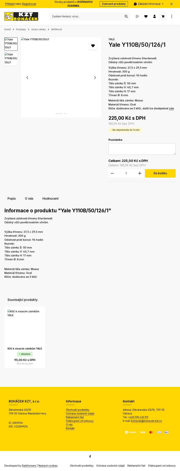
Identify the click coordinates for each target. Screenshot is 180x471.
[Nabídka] (137, 16)
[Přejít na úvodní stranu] (21, 16)
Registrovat (29, 3)
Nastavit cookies (48, 465)
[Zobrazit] (172, 16)
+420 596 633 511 (138, 417)
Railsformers (29, 465)
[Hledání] (126, 16)
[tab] (11, 198)
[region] (53, 77)
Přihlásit (10, 3)
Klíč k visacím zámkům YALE (25, 348)
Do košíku (160, 173)
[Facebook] (90, 457)
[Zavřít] (171, 4)
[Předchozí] (27, 77)
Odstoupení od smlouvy (80, 420)
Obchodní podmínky (77, 409)
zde (171, 108)
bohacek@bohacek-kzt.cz (146, 420)
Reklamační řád (75, 417)
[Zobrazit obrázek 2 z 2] (65, 113)
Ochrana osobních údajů (80, 413)
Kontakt (70, 428)
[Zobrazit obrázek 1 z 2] (58, 113)
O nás (69, 424)
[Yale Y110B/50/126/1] (61, 77)
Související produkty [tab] (23, 300)
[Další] (94, 77)
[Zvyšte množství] (140, 173)
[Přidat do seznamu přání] (93, 46)
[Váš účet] (154, 16)
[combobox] (86, 16)
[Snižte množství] (112, 173)
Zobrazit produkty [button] (114, 3)
